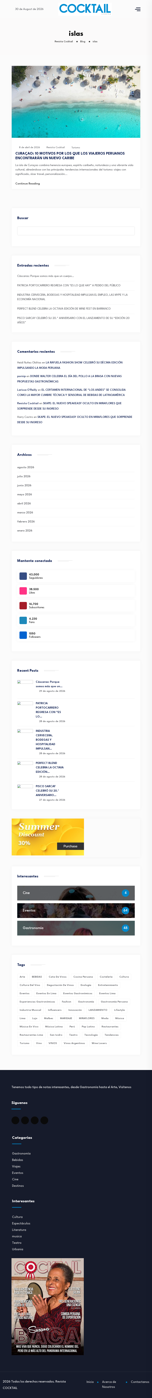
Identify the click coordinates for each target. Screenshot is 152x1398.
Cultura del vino (30, 985)
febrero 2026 (26, 521)
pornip (21, 376)
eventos (24, 993)
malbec (48, 1018)
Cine (26, 893)
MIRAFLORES (87, 1018)
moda (104, 1018)
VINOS (53, 1043)
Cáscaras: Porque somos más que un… (49, 684)
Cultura (17, 1217)
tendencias (112, 1035)
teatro (73, 1035)
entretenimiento (108, 985)
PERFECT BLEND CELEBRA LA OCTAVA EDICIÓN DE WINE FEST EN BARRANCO (64, 309)
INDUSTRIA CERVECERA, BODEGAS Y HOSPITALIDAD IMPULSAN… (45, 740)
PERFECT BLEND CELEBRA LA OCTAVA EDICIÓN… (50, 768)
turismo (24, 1043)
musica (17, 1236)
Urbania (17, 1249)
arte (22, 977)
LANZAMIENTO (98, 1010)
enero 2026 (24, 530)
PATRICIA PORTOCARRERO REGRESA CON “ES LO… (48, 710)
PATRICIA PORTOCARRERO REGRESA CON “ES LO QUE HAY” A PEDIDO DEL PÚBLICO (68, 285)
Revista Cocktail (28, 403)
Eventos (29, 910)
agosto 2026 (25, 467)
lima (22, 1018)
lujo (34, 1018)
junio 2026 (24, 485)
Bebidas (17, 1160)
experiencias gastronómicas (37, 1001)
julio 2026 (23, 476)
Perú (72, 1026)
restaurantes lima (31, 1035)
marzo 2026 (25, 512)
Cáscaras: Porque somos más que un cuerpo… (45, 276)
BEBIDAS (37, 977)
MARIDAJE (66, 1018)
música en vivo (29, 1026)
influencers (55, 1010)
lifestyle (119, 1010)
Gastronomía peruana (114, 1001)
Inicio (90, 1382)
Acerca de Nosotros (109, 1384)
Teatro (17, 1243)
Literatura (19, 1230)
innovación (75, 1010)
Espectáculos (21, 1223)
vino (39, 1043)
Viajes (16, 1166)
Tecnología (91, 1035)
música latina (54, 1026)
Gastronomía (33, 928)
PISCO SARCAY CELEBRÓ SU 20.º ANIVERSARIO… (47, 791)
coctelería (106, 977)
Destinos (18, 1186)
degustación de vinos (60, 985)
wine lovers (99, 1043)
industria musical (30, 1010)
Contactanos (140, 1382)
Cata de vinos (58, 977)
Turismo (75, 147)
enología (86, 985)
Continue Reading (27, 183)
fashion (66, 1001)
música (119, 1018)
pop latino (88, 1026)
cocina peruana (83, 977)
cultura (124, 977)
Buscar (22, 218)
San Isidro (56, 1035)
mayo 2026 (24, 494)
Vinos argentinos (74, 1043)
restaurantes (110, 1026)
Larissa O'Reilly (27, 390)
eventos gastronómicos (77, 993)
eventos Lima (107, 993)
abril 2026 (24, 503)
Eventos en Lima (46, 993)
